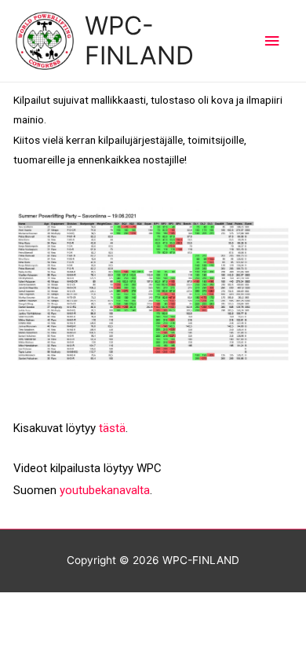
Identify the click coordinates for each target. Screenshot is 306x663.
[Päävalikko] (272, 41)
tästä (112, 428)
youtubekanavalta (105, 490)
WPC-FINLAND (139, 40)
